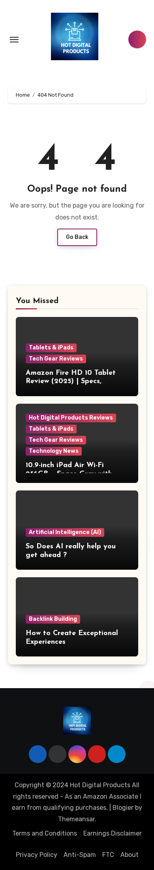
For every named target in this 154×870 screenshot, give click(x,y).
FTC (108, 855)
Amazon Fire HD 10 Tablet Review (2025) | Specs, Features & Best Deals (71, 382)
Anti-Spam (80, 855)
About (129, 855)
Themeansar (76, 819)
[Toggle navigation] (14, 39)
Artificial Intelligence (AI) (65, 532)
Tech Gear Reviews (56, 358)
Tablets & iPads (51, 347)
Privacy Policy (36, 855)
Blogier (123, 807)
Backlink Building (53, 619)
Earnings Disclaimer (112, 833)
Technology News (54, 451)
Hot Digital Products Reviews (71, 417)
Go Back (77, 237)
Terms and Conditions (44, 833)
